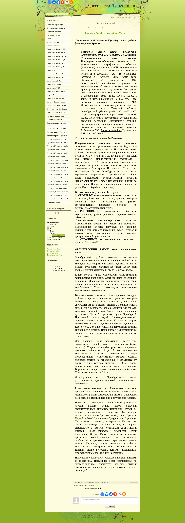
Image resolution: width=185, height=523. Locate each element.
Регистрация (122, 17)
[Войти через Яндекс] (62, 2)
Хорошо (52, 227)
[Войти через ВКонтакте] (54, 2)
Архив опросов (61, 237)
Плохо (52, 231)
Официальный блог (53, 249)
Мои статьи (51, 213)
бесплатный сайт (93, 517)
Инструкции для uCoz (54, 255)
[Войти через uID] (50, 2)
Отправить (110, 506)
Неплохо (53, 229)
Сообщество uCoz (53, 251)
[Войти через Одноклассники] (71, 2)
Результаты (50, 237)
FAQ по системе (52, 253)
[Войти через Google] (67, 2)
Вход (130, 17)
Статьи (97, 28)
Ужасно (52, 233)
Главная (112, 17)
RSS (135, 17)
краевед (97, 482)
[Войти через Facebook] (58, 2)
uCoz (102, 517)
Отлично (53, 224)
